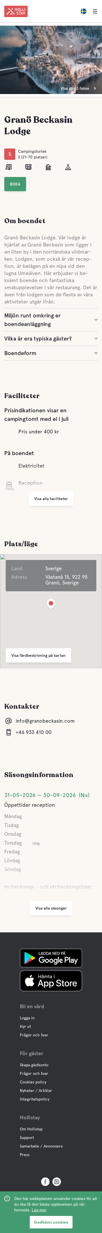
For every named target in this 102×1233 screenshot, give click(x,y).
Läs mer (39, 1210)
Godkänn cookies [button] (51, 1222)
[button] (51, 605)
